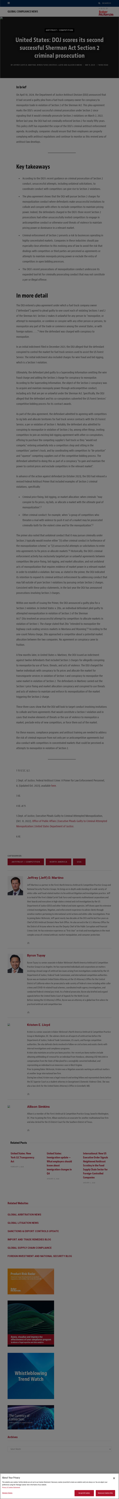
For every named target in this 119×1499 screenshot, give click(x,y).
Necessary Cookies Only (105, 1493)
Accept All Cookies (84, 1493)
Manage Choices (7, 1493)
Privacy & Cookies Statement (11, 1487)
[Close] (114, 1478)
